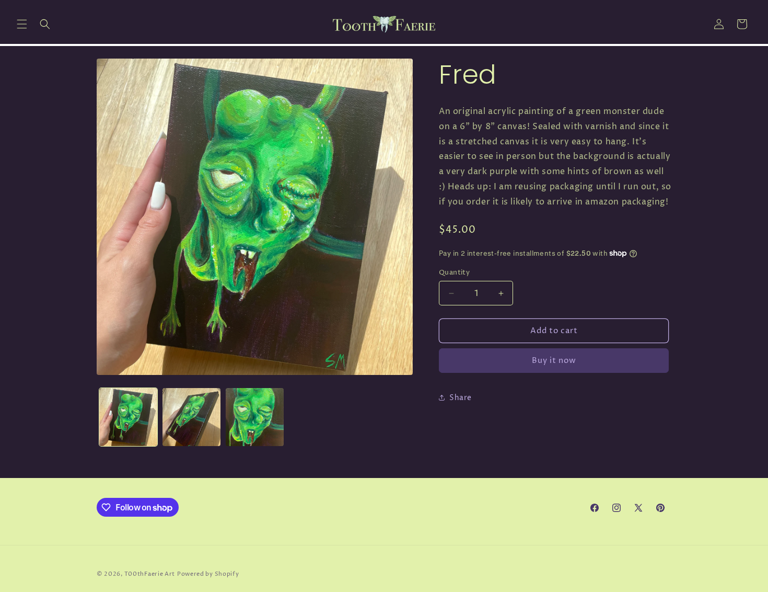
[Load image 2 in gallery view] (191, 417)
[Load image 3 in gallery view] (255, 417)
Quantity (454, 272)
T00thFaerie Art (150, 574)
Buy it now (554, 360)
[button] (21, 24)
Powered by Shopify (208, 574)
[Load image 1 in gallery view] (128, 417)
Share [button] (460, 398)
